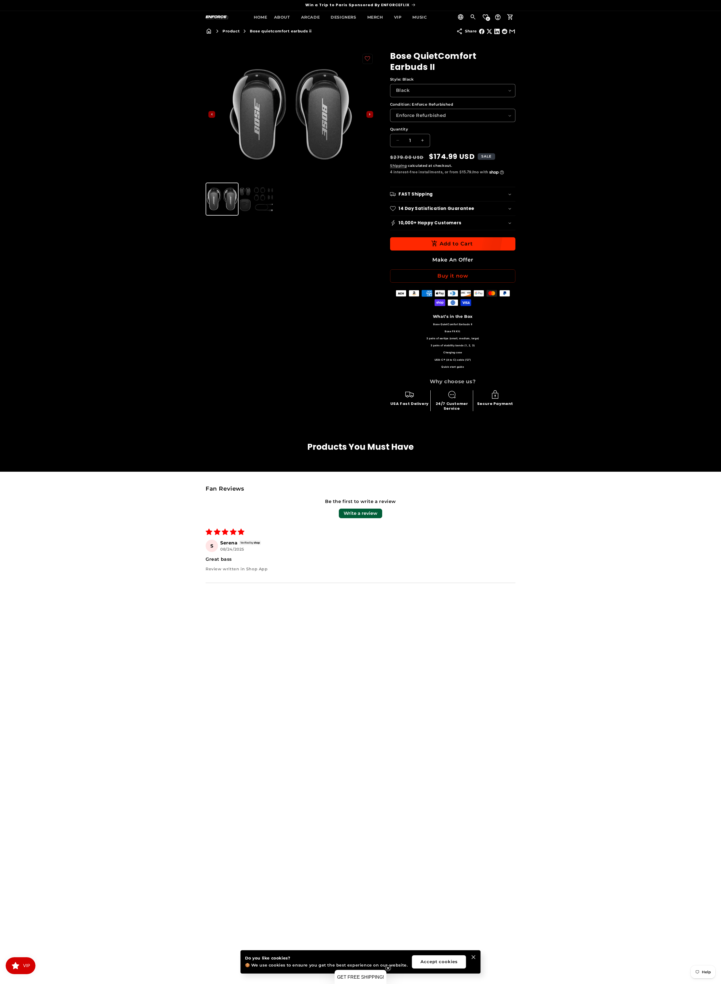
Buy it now (452, 276)
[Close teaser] (388, 968)
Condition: (421, 104)
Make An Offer (452, 260)
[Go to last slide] (211, 114)
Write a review (360, 513)
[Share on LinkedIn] (497, 31)
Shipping (398, 165)
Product (231, 31)
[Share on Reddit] (504, 31)
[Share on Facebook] (482, 31)
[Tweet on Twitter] (489, 31)
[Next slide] (369, 114)
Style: (402, 79)
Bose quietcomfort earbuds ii (281, 31)
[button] (284, 17)
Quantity (399, 129)
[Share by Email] (512, 31)
